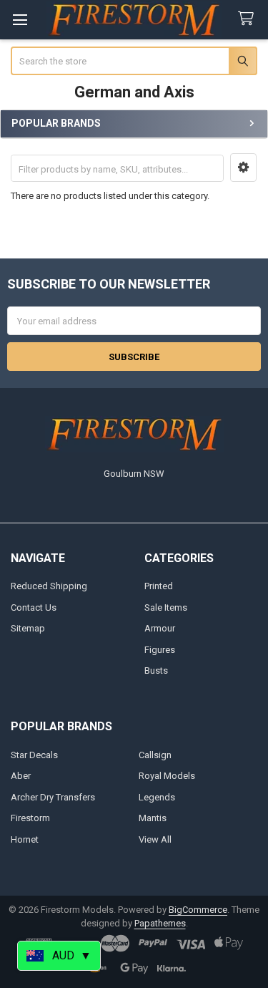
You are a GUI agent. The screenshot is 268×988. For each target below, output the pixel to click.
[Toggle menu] (19, 19)
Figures (159, 649)
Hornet (25, 839)
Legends (157, 797)
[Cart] (248, 19)
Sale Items (165, 607)
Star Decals (34, 755)
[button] (243, 167)
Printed (158, 586)
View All (155, 839)
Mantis (153, 818)
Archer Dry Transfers (53, 797)
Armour (159, 628)
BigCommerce (198, 909)
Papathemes (160, 923)
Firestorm (30, 818)
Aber (21, 775)
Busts (156, 670)
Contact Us (33, 607)
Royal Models (167, 775)
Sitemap (28, 628)
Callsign (155, 755)
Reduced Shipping (49, 586)
